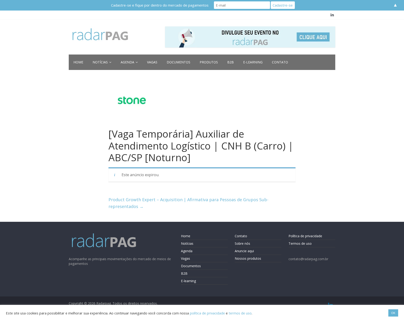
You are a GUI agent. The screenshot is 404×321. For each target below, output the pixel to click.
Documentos (178, 62)
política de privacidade (207, 313)
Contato (280, 62)
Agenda (127, 62)
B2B (230, 62)
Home (78, 62)
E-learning (253, 62)
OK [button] (393, 313)
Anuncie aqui (244, 251)
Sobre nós (242, 243)
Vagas (152, 62)
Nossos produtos (248, 258)
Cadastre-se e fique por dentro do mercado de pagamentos (160, 5)
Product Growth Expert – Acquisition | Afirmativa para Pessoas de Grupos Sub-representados (188, 203)
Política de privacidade (305, 236)
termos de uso (240, 313)
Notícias (100, 62)
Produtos (209, 62)
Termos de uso (300, 243)
